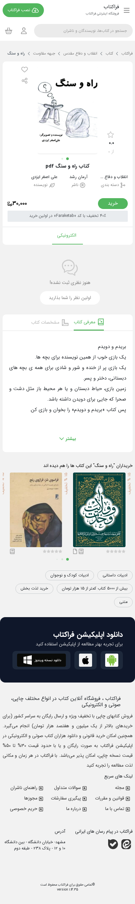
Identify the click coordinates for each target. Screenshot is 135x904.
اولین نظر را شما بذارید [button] (70, 297)
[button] (24, 69)
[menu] (127, 10)
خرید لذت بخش (34, 588)
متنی (123, 602)
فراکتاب (62, 884)
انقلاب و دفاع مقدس (113, 177)
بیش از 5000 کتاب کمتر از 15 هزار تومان (94, 588)
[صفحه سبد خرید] (9, 30)
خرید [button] (113, 203)
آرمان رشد (78, 177)
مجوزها (30, 798)
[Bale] (113, 844)
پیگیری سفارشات (66, 798)
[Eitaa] (126, 844)
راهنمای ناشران (23, 787)
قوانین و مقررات (109, 798)
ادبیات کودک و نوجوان (69, 575)
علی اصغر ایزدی (44, 177)
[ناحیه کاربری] (24, 31)
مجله (119, 787)
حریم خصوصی (23, 808)
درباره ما (73, 808)
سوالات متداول (67, 787)
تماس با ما (114, 808)
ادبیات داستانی (115, 575)
